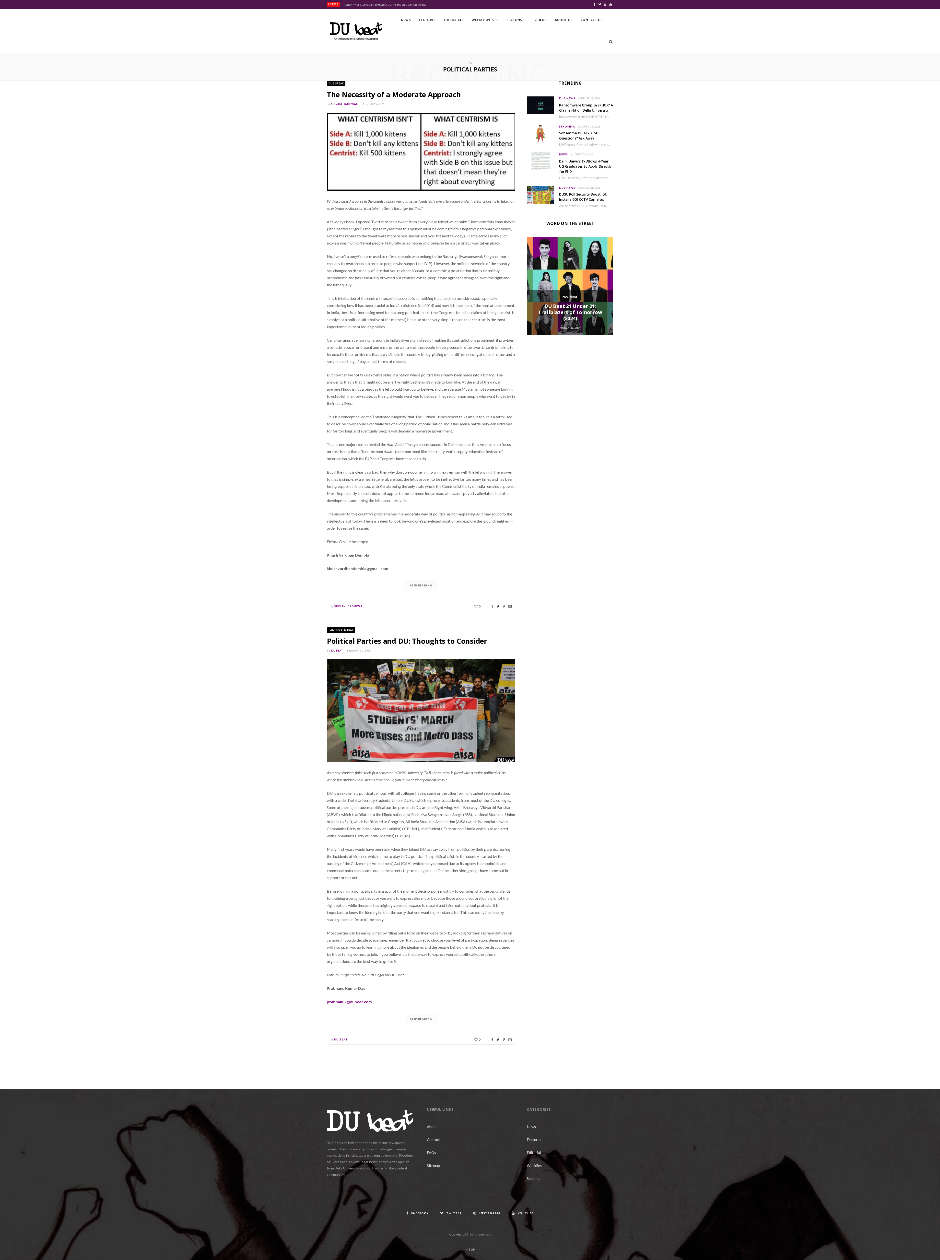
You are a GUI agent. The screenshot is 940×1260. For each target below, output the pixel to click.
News (406, 20)
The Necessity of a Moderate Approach (394, 94)
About (432, 1126)
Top (471, 1250)
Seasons (514, 20)
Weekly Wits (483, 20)
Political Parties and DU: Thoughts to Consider (407, 641)
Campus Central (341, 630)
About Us (564, 20)
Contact (433, 1139)
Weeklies (534, 1165)
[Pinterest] (504, 606)
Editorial (534, 1152)
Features (427, 20)
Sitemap (433, 1165)
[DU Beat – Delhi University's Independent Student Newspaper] (356, 31)
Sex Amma (567, 126)
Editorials (454, 20)
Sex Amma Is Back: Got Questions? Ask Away (578, 135)
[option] (570, 286)
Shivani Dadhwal (344, 103)
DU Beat (337, 650)
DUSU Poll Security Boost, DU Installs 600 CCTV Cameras (583, 197)
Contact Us (592, 20)
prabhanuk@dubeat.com (349, 1001)
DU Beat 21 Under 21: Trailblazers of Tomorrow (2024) (570, 312)
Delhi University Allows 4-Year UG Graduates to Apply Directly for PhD (585, 166)
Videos (540, 20)
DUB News (567, 98)
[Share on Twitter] (497, 606)
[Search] (610, 42)
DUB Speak (336, 83)
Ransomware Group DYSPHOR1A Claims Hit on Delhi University (385, 4)
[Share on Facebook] (492, 606)
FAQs (431, 1152)
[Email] (510, 606)
